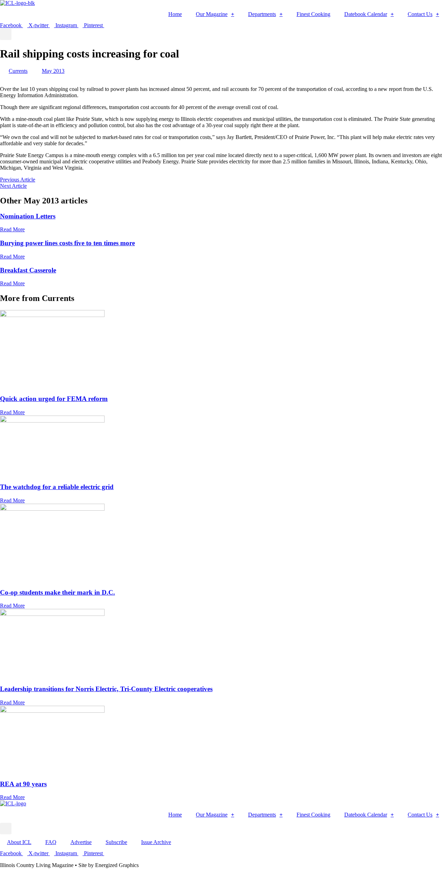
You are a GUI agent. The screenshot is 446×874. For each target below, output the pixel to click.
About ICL (19, 842)
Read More (12, 229)
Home (175, 14)
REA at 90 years (23, 784)
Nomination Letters (27, 216)
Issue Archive (156, 842)
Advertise (81, 842)
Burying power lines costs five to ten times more (67, 243)
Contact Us (420, 14)
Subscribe (116, 842)
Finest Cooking (313, 14)
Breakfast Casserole (28, 270)
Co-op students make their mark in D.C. (57, 592)
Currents (18, 71)
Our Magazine (212, 14)
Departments (262, 14)
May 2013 (53, 71)
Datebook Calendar (365, 14)
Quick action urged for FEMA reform (54, 398)
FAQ (50, 842)
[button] (5, 34)
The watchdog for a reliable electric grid (57, 486)
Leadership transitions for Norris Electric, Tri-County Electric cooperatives (106, 689)
